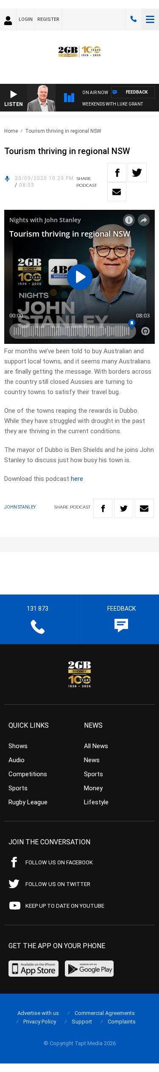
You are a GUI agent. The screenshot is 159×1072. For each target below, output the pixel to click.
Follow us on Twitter (57, 884)
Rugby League (27, 802)
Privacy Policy (39, 1021)
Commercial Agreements (105, 1013)
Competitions (27, 774)
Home (11, 131)
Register (48, 19)
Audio (16, 760)
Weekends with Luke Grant (112, 104)
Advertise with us (38, 1013)
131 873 (134, 19)
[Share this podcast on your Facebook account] (116, 172)
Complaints (122, 1021)
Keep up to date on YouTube (64, 906)
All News (96, 746)
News (92, 760)
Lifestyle (96, 802)
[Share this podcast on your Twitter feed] (137, 172)
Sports (18, 788)
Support (82, 1021)
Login (26, 19)
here (77, 479)
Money (93, 788)
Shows (18, 746)
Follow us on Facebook (59, 862)
